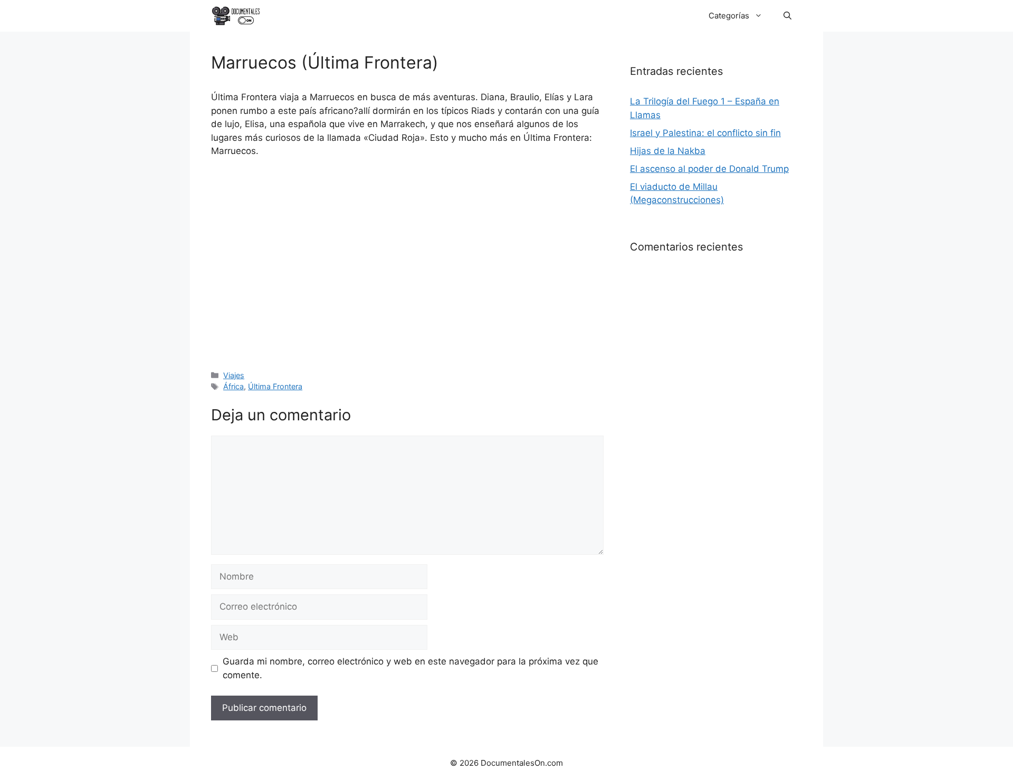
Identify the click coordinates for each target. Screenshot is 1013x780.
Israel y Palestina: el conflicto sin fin (705, 133)
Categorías (729, 16)
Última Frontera (275, 386)
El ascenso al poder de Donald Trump (709, 168)
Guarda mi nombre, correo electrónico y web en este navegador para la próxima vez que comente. (410, 668)
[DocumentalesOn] (236, 16)
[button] (787, 16)
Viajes (233, 375)
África (233, 386)
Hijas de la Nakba (667, 151)
